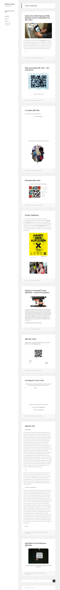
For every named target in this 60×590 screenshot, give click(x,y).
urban (47, 532)
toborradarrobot (7, 23)
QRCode (6, 21)
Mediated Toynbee (10, 4)
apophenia (37, 532)
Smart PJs (43, 40)
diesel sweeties (40, 573)
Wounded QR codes (32, 180)
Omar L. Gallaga (38, 322)
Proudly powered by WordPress (30, 587)
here (42, 94)
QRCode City (30, 426)
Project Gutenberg (41, 225)
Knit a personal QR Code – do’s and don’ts (37, 69)
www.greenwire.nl (41, 407)
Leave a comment (40, 100)
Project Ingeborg (32, 215)
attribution (6, 18)
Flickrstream (41, 409)
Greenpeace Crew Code (34, 380)
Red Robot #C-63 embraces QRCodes (35, 544)
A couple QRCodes (32, 110)
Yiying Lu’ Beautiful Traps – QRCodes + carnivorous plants (37, 291)
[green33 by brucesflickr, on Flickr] (38, 395)
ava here (30, 565)
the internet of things (42, 532)
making (6, 19)
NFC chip (29, 222)
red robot (44, 573)
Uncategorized (7, 24)
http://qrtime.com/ (37, 343)
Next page (54, 581)
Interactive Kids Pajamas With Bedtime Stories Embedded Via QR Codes (37, 18)
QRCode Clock (30, 339)
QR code (48, 220)
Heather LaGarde (29, 322)
